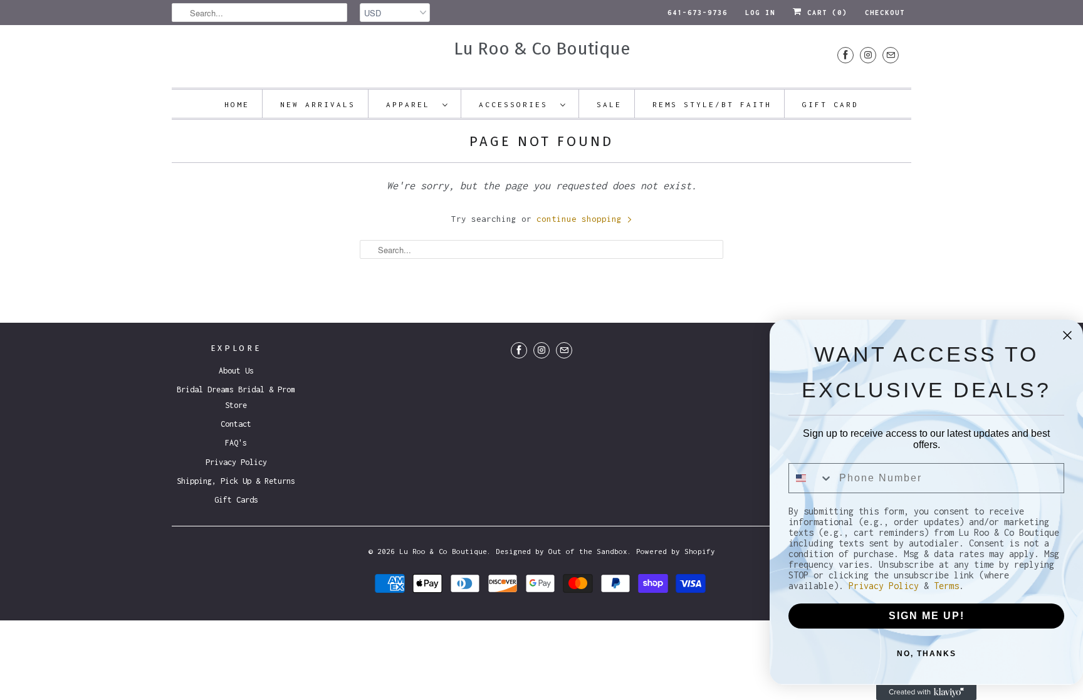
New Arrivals (317, 104)
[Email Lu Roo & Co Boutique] (890, 55)
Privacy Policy (236, 462)
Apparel (411, 104)
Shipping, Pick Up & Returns (236, 481)
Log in (760, 12)
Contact (236, 424)
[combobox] (811, 478)
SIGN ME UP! (927, 615)
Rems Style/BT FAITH (712, 104)
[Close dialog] (1067, 335)
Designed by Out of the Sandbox (561, 551)
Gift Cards (236, 499)
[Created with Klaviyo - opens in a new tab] (926, 692)
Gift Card (830, 104)
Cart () (824, 12)
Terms (946, 585)
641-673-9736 (697, 12)
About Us (236, 370)
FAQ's (236, 442)
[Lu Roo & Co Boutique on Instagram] (868, 55)
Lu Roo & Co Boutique (542, 48)
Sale (609, 104)
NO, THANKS (926, 653)
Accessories (516, 104)
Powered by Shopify (675, 551)
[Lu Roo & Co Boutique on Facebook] (845, 55)
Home (236, 104)
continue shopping (581, 219)
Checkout (885, 12)
